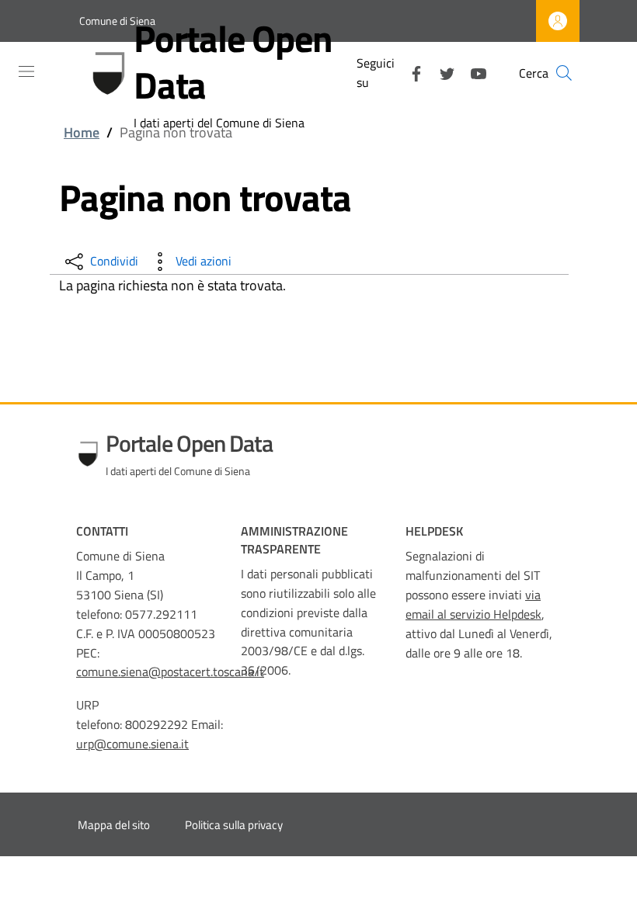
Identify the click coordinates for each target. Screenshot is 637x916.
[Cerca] (564, 73)
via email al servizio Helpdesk (473, 604)
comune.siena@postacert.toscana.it (170, 671)
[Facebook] (410, 72)
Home (81, 132)
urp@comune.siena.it (132, 743)
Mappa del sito (114, 825)
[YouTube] (472, 72)
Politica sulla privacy (234, 825)
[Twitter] (441, 72)
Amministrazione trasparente (294, 540)
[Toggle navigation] (26, 71)
